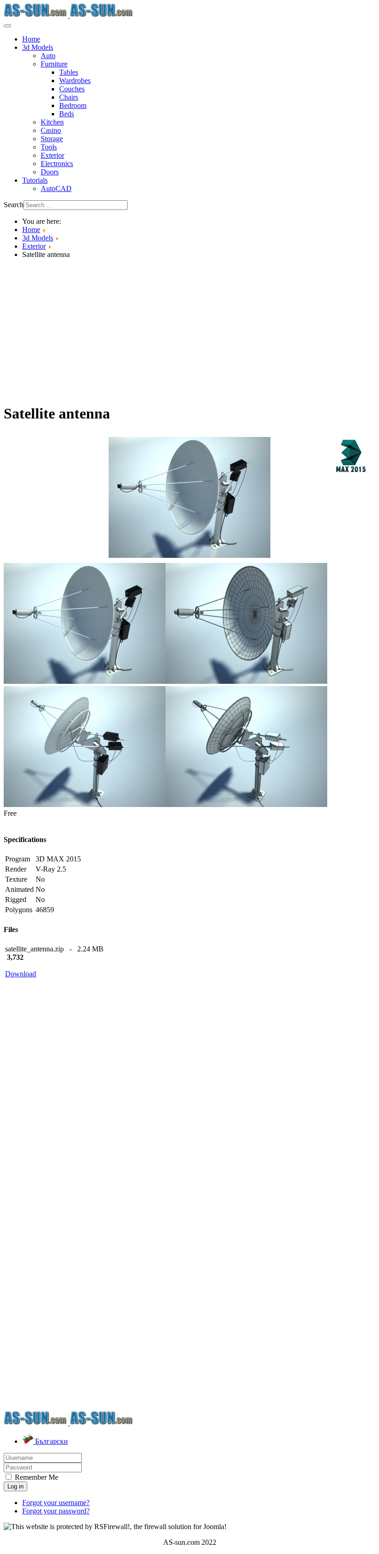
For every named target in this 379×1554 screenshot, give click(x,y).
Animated (19, 889)
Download (20, 974)
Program (17, 859)
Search (14, 205)
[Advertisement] (189, 330)
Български (50, 1441)
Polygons (18, 910)
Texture (16, 879)
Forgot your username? (56, 1502)
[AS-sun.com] (69, 15)
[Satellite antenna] (189, 497)
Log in (15, 1486)
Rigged (15, 899)
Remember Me (35, 1477)
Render (15, 869)
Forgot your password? (56, 1511)
